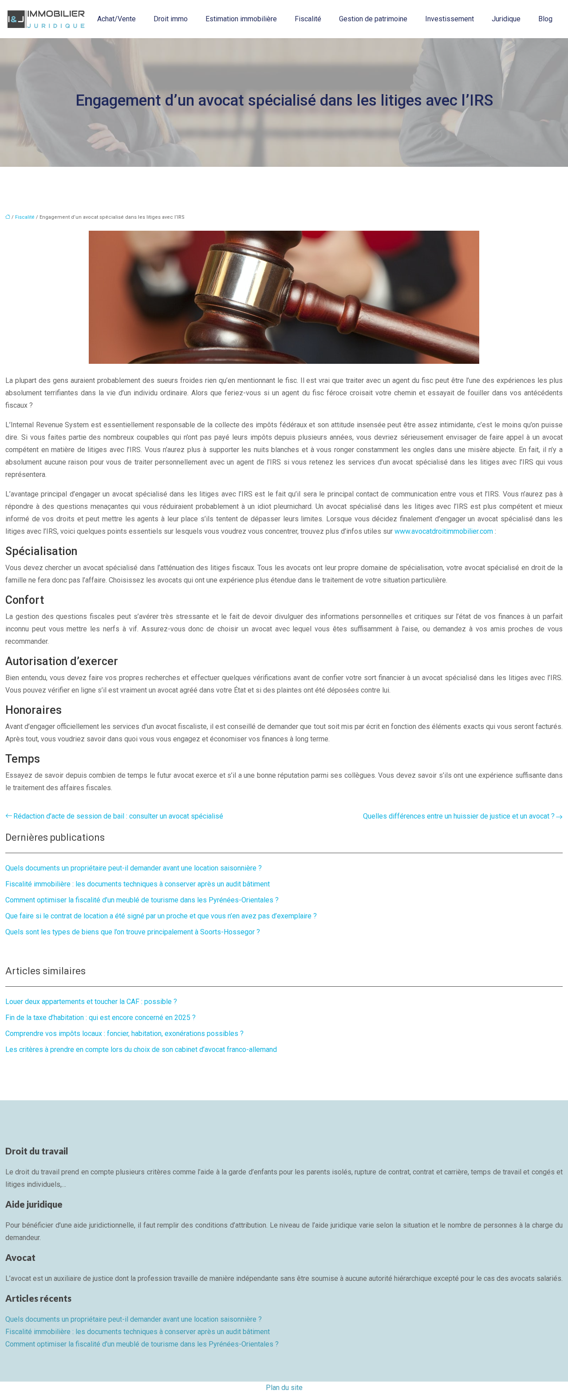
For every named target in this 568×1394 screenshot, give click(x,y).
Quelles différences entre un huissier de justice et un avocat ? (459, 816)
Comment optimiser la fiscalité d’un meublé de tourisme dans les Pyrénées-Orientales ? (142, 900)
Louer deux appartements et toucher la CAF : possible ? (91, 1001)
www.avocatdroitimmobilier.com (443, 531)
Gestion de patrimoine (373, 19)
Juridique (506, 19)
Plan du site (284, 1387)
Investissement (449, 19)
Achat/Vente (116, 19)
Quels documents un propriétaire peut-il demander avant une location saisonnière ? (133, 868)
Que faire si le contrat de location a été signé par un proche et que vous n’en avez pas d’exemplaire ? (161, 916)
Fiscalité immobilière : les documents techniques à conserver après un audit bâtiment (137, 884)
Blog (545, 19)
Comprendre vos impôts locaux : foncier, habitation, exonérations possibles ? (124, 1033)
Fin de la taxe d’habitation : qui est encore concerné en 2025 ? (100, 1017)
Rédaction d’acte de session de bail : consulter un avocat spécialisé (118, 816)
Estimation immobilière (241, 19)
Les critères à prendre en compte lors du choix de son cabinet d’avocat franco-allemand (141, 1049)
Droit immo (171, 19)
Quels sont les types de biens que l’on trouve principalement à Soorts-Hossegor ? (132, 932)
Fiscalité (308, 19)
